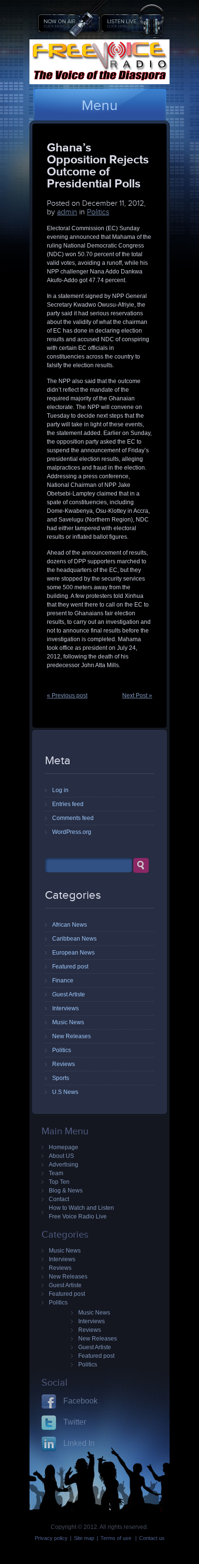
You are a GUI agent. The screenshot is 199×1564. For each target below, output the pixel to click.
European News (73, 952)
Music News (68, 1022)
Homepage (63, 1147)
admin (67, 212)
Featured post (70, 966)
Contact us (152, 1538)
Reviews (63, 1064)
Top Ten (59, 1182)
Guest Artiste (68, 994)
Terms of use (116, 1538)
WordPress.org (71, 832)
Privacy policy (51, 1538)
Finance (62, 980)
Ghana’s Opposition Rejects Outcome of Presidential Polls (98, 165)
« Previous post (67, 695)
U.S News (65, 1092)
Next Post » (137, 695)
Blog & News (66, 1190)
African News (69, 924)
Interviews (65, 1008)
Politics (98, 212)
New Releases (71, 1036)
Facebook (80, 1401)
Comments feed (73, 818)
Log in (60, 790)
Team (56, 1173)
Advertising (63, 1164)
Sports (60, 1078)
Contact (59, 1199)
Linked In (79, 1443)
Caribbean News (74, 938)
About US (61, 1156)
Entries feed (68, 804)
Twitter (74, 1422)
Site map (84, 1538)
